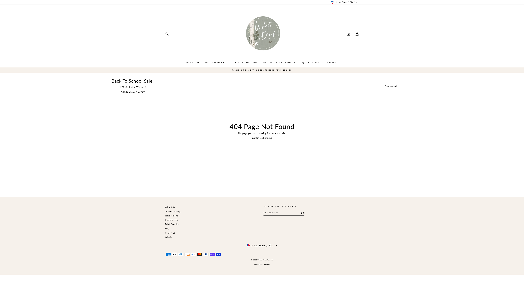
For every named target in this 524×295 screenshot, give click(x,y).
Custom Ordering (215, 63)
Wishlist (332, 63)
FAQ (302, 63)
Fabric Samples (286, 63)
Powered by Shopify (262, 264)
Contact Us (315, 63)
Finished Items (239, 63)
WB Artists (193, 63)
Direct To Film (262, 63)
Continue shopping (262, 137)
